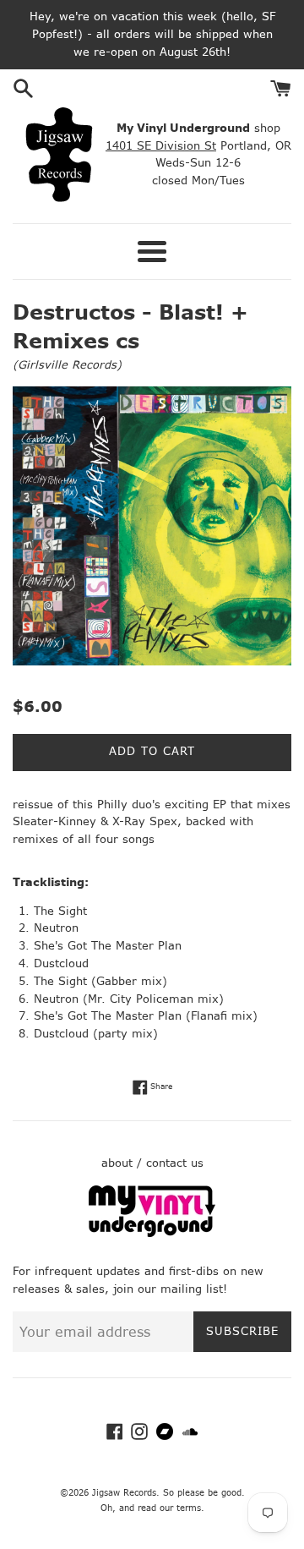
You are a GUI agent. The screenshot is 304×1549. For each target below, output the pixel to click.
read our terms (169, 1507)
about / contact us (152, 1163)
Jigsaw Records (124, 1492)
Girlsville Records (67, 365)
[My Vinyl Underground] (152, 1233)
